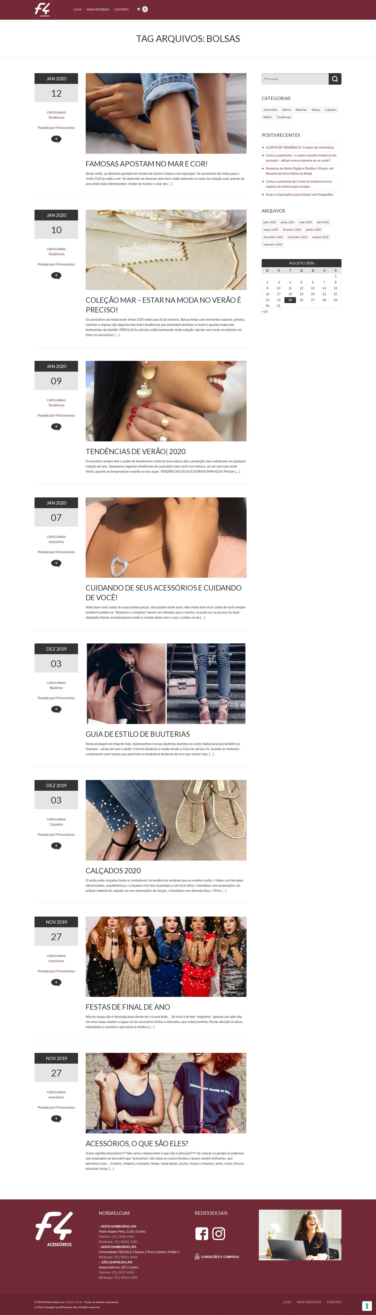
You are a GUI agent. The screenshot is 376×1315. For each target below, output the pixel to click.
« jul (265, 311)
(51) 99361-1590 (126, 1277)
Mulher (267, 117)
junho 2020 (287, 222)
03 (56, 663)
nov (51, 922)
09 (56, 380)
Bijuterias (56, 688)
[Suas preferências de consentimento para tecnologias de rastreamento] (367, 1306)
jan (51, 78)
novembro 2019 (297, 237)
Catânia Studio (74, 1302)
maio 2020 (305, 222)
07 (56, 517)
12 (56, 93)
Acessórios (56, 542)
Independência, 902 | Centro (118, 1267)
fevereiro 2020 (292, 229)
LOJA (77, 9)
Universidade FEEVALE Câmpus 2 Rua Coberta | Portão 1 (139, 1252)
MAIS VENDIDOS (97, 9)
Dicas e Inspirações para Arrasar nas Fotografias (299, 194)
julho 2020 (269, 222)
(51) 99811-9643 (126, 1257)
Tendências (56, 117)
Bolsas (316, 109)
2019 (61, 649)
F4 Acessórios (65, 128)
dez (51, 649)
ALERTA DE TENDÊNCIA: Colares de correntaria (300, 147)
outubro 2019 (320, 237)
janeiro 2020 (313, 229)
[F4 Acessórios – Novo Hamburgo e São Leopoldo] (42, 16)
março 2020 (270, 229)
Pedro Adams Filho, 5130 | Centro (122, 1231)
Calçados (56, 824)
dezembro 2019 (273, 237)
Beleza (286, 109)
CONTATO (121, 9)
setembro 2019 (272, 244)
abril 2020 (323, 222)
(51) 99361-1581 (126, 1242)
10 (56, 229)
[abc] (202, 1229)
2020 (61, 78)
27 (56, 936)
